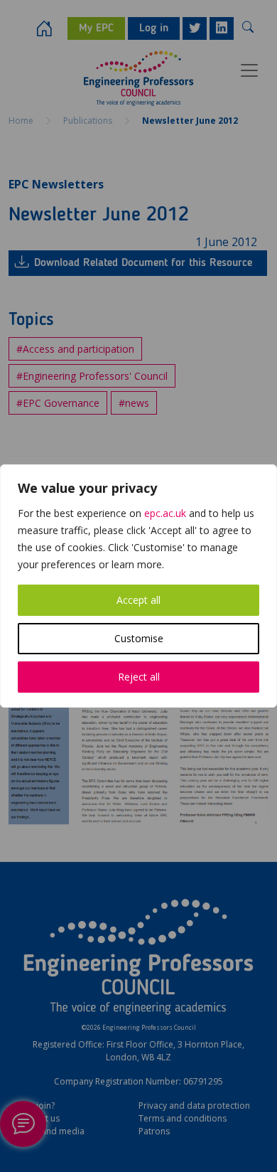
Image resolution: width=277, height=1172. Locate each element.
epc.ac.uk (165, 513)
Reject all (139, 676)
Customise (138, 638)
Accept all (138, 600)
